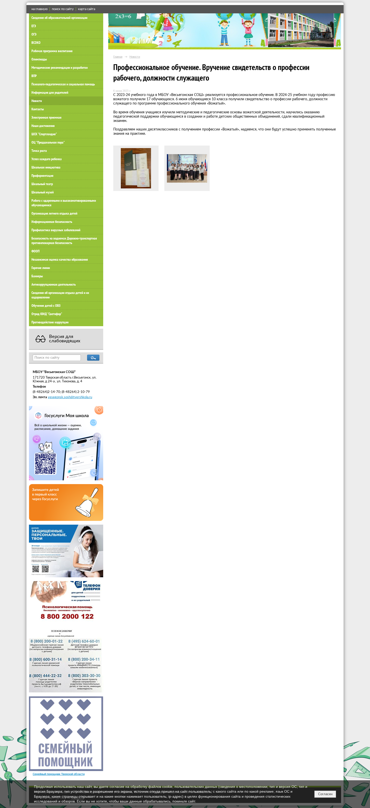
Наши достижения (43, 125)
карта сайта (86, 9)
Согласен (325, 794)
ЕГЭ (33, 26)
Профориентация (42, 175)
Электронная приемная (46, 117)
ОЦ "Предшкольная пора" (48, 142)
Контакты (37, 109)
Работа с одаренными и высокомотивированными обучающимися (63, 202)
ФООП (35, 251)
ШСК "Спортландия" (44, 134)
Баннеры (37, 276)
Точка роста (39, 150)
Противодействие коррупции (49, 322)
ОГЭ (33, 34)
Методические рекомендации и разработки (59, 67)
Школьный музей (42, 192)
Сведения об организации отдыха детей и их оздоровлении (60, 294)
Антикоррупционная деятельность (53, 284)
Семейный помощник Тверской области (59, 774)
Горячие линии (40, 267)
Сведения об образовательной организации (59, 17)
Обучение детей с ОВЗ (45, 305)
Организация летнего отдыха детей (54, 213)
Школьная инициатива (45, 167)
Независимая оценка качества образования (59, 259)
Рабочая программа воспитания (51, 51)
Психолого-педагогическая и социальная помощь (63, 84)
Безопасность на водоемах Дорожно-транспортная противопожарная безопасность (64, 240)
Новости (36, 100)
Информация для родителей (49, 92)
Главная (117, 56)
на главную (39, 9)
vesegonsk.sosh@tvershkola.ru (70, 397)
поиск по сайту (63, 9)
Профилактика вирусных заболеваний (55, 230)
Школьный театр (42, 184)
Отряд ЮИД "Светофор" (46, 314)
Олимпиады (39, 59)
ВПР (34, 76)
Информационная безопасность (51, 221)
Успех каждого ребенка (46, 159)
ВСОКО (36, 42)
